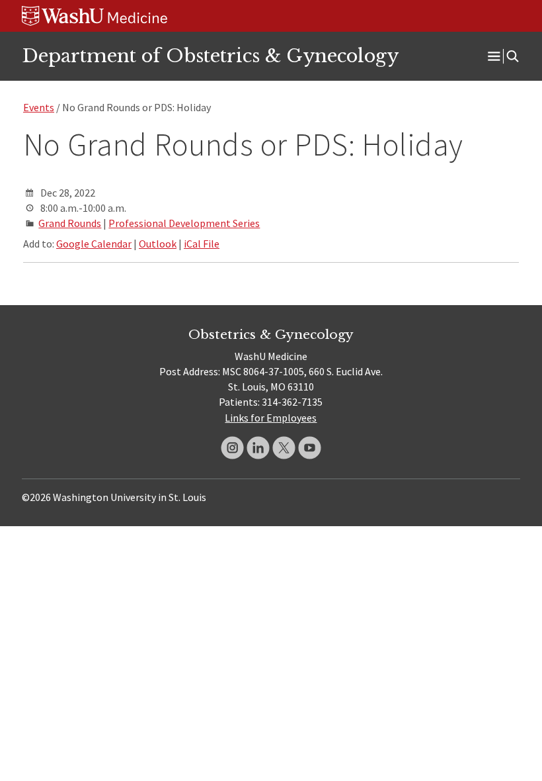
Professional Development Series (184, 223)
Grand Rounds (69, 223)
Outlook (157, 243)
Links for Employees (271, 417)
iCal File (201, 243)
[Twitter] (283, 447)
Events (38, 107)
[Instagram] (232, 447)
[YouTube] (309, 447)
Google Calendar (94, 243)
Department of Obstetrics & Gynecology (210, 55)
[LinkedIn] (258, 447)
